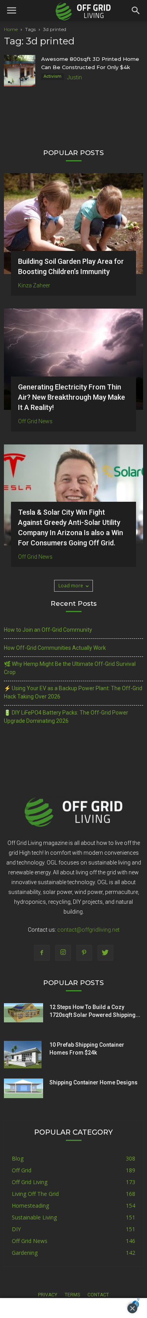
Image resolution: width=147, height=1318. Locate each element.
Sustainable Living (34, 1217)
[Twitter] (105, 953)
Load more (70, 585)
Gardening (25, 1252)
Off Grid (21, 1170)
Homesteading (30, 1205)
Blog (18, 1158)
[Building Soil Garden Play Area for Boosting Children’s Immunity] (73, 223)
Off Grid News (35, 421)
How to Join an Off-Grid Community (48, 630)
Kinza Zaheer (34, 285)
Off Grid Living (29, 1182)
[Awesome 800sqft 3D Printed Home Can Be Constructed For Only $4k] (19, 70)
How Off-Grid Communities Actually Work (55, 648)
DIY (16, 1229)
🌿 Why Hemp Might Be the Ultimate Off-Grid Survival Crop (70, 668)
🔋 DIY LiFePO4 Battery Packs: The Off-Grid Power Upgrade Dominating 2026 (66, 716)
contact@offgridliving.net (88, 930)
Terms (72, 1295)
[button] (136, 10)
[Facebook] (42, 953)
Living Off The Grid (35, 1193)
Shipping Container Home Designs (93, 1082)
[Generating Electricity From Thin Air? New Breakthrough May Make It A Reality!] (73, 359)
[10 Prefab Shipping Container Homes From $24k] (23, 1054)
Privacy (47, 1295)
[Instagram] (63, 953)
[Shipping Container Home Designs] (23, 1088)
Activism (53, 76)
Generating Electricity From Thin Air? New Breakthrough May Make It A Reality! (71, 397)
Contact (98, 1295)
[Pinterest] (84, 953)
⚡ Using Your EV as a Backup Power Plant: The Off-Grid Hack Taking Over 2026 (73, 692)
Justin (74, 77)
